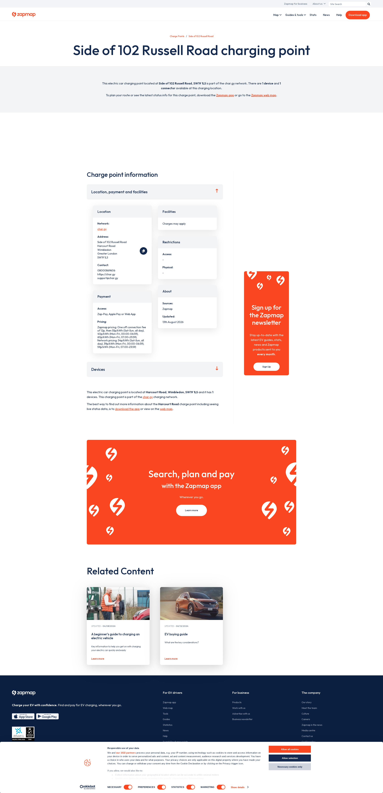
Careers (306, 719)
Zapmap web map (263, 95)
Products (236, 702)
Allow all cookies (290, 749)
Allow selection (290, 758)
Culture (305, 713)
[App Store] (23, 716)
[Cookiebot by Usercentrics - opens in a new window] (88, 787)
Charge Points (177, 36)
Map (276, 15)
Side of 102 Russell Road (201, 36)
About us (317, 3)
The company (311, 693)
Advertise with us (241, 713)
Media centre (308, 730)
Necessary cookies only (290, 767)
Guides (166, 719)
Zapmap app (225, 95)
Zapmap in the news (312, 724)
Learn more (191, 510)
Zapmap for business (295, 3)
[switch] (161, 787)
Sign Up (266, 366)
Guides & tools (294, 15)
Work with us (238, 707)
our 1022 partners (126, 752)
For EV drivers (172, 693)
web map (166, 409)
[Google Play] (47, 716)
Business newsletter (242, 719)
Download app (358, 15)
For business (240, 693)
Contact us (307, 736)
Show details (237, 787)
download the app (127, 409)
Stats (313, 15)
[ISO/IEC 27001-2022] (23, 734)
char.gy (102, 229)
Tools (165, 713)
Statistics (167, 724)
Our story (306, 702)
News (326, 15)
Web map (168, 707)
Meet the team (309, 707)
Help (339, 15)
